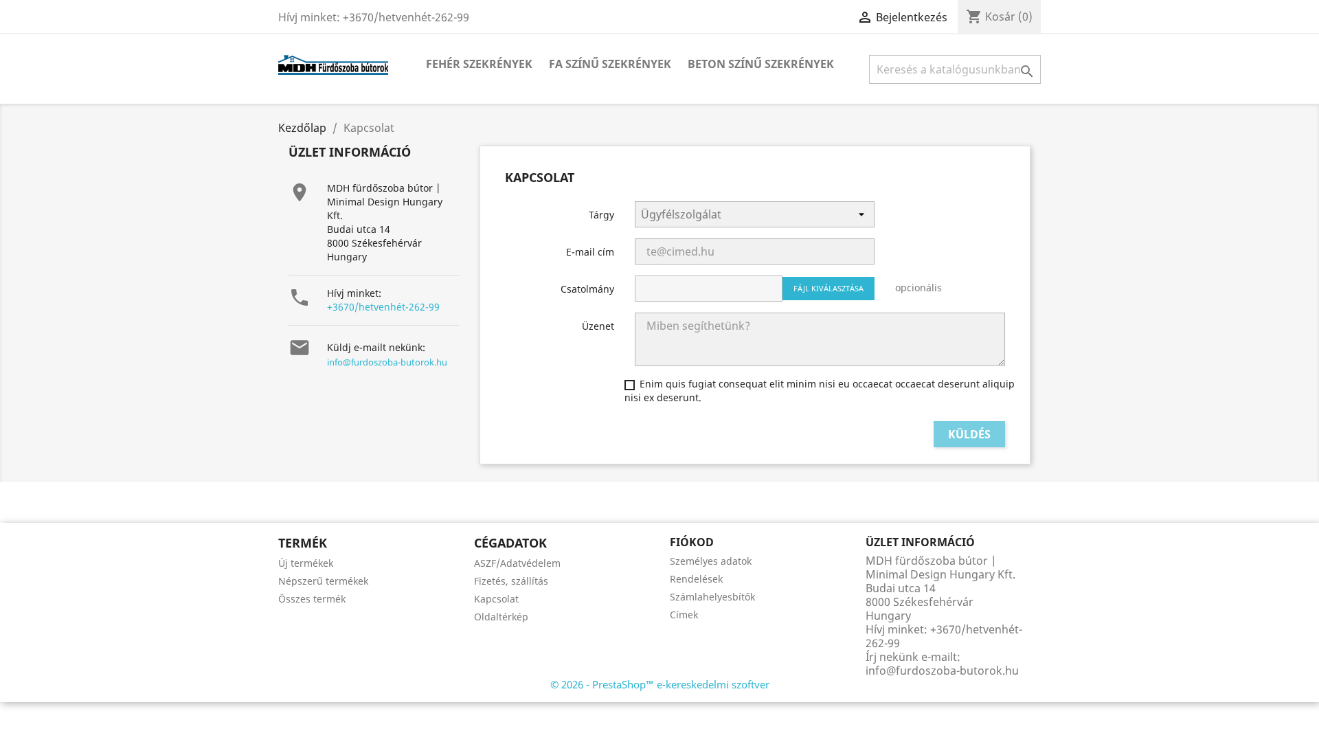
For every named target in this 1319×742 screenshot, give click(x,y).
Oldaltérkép (501, 616)
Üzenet (598, 326)
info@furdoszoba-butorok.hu (387, 362)
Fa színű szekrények (610, 63)
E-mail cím (590, 251)
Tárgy (601, 214)
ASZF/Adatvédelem (517, 563)
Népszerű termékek (323, 580)
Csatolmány (587, 288)
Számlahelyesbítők (712, 596)
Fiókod (692, 542)
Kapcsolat (496, 598)
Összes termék (312, 598)
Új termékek (305, 563)
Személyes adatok (711, 560)
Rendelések (696, 578)
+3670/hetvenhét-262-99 (383, 306)
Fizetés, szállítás (511, 580)
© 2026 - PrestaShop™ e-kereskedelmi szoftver (659, 684)
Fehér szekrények (479, 63)
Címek (684, 614)
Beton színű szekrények (761, 63)
